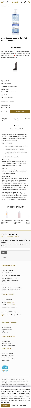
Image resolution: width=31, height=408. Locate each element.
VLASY (2, 5)
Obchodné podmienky (7, 353)
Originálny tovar (6, 341)
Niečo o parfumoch (7, 329)
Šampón (7, 5)
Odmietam (23, 405)
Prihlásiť (4, 252)
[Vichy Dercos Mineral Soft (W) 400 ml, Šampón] (15, 21)
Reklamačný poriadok (7, 357)
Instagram (6, 315)
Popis (15, 125)
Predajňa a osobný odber (8, 345)
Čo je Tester (5, 331)
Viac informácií (5, 402)
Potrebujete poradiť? (15, 129)
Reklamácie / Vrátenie (7, 355)
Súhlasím (5, 405)
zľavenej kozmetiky (10, 53)
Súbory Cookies (6, 360)
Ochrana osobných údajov (9, 359)
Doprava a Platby (6, 327)
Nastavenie (15, 405)
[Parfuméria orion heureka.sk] (5, 368)
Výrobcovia (5, 333)
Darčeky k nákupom (7, 343)
